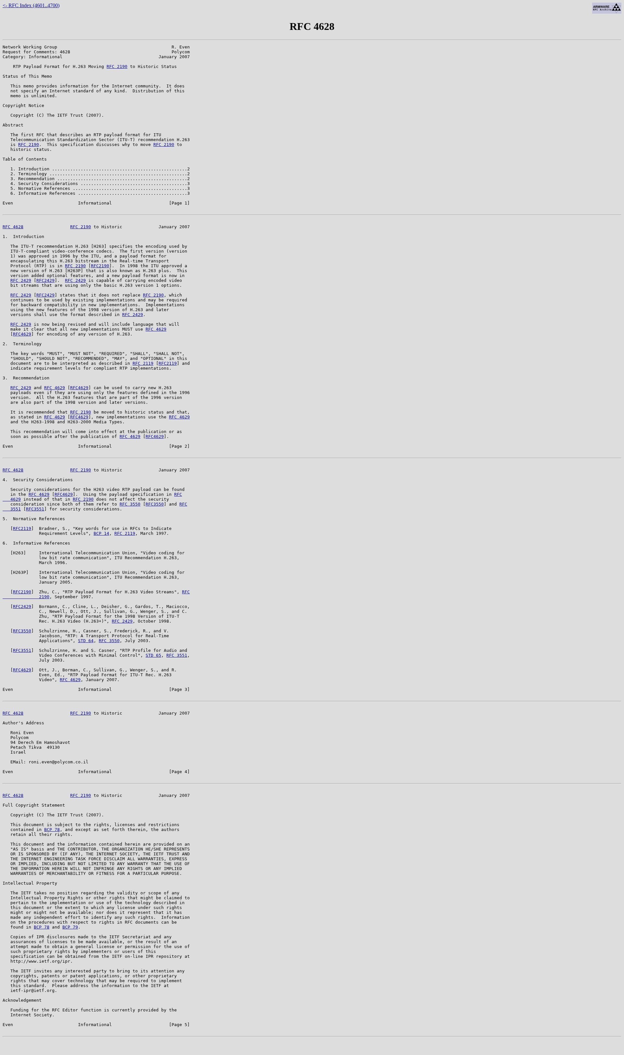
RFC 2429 (20, 280)
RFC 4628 (13, 226)
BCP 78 (52, 829)
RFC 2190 (117, 66)
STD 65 (153, 655)
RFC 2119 (143, 363)
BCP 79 (70, 927)
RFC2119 (168, 363)
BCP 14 (101, 533)
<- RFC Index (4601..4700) (31, 5)
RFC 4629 (156, 329)
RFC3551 (35, 509)
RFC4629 (22, 334)
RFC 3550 (130, 504)
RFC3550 (155, 504)
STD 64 (86, 640)
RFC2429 (45, 280)
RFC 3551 (176, 655)
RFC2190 (100, 265)
